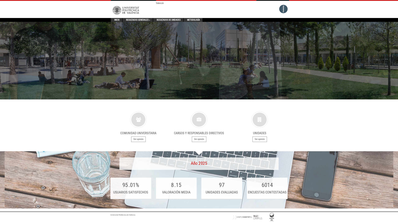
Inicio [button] (117, 20)
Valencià (160, 3)
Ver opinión (138, 139)
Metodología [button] (193, 20)
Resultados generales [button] (137, 20)
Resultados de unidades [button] (169, 20)
